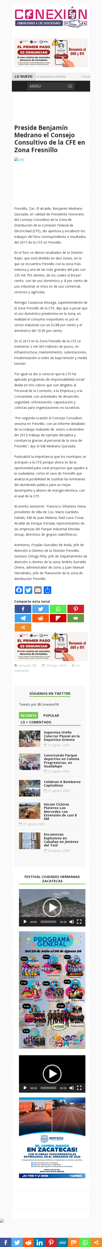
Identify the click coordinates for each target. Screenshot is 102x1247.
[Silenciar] (71, 921)
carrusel (24, 665)
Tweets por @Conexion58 (39, 704)
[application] (52, 907)
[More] (23, 627)
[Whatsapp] (58, 609)
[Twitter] (40, 609)
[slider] (48, 922)
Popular (51, 715)
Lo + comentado (36, 722)
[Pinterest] (75, 609)
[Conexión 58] (51, 17)
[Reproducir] (25, 921)
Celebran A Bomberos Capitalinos (62, 783)
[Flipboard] (58, 618)
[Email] (75, 618)
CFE (34, 665)
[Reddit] (40, 618)
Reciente (29, 715)
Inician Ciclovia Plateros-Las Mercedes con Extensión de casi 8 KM (60, 811)
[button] (52, 907)
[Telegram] (23, 618)
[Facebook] (23, 609)
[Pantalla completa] (79, 921)
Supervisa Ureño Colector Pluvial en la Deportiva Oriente (62, 736)
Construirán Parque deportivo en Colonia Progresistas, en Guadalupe (61, 760)
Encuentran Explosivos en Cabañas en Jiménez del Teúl (61, 839)
